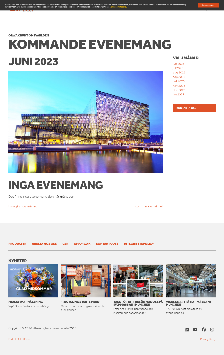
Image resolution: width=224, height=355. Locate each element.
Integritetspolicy (139, 243)
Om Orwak (82, 243)
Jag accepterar (208, 5)
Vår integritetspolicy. (118, 6)
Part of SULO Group (19, 339)
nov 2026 (179, 86)
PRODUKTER (17, 243)
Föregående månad (22, 206)
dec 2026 (179, 90)
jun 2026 (178, 64)
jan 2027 (178, 94)
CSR (65, 243)
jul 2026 (178, 68)
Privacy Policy (208, 339)
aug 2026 (179, 72)
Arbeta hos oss (44, 243)
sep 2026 (179, 77)
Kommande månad (149, 206)
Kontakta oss (186, 108)
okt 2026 (179, 81)
